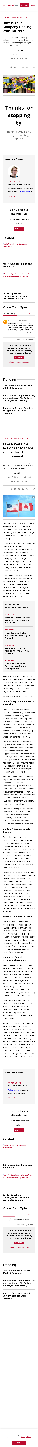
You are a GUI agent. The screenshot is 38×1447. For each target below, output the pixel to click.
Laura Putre (19, 50)
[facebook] (11, 67)
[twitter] (19, 67)
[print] (34, 67)
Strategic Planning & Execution (15, 17)
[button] (4, 5)
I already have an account (19, 362)
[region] (19, 327)
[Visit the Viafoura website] (29, 339)
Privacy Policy (26, 1437)
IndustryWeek (24, 192)
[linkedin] (15, 67)
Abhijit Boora (19, 473)
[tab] (10, 313)
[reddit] (23, 67)
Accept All (19, 1442)
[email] (27, 67)
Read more (30, 333)
